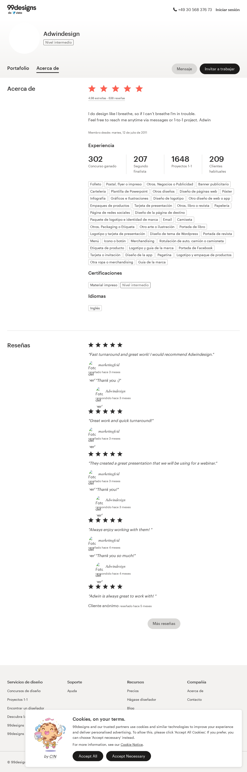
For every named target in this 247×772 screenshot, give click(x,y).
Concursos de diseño (24, 691)
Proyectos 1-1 (17, 699)
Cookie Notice (132, 744)
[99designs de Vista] (21, 9)
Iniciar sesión (228, 9)
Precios (133, 691)
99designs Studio (21, 725)
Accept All (88, 756)
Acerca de (195, 691)
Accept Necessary (128, 756)
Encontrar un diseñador (25, 708)
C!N (52, 756)
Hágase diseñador (141, 699)
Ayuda (72, 691)
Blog (130, 708)
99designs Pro (18, 734)
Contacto (194, 699)
